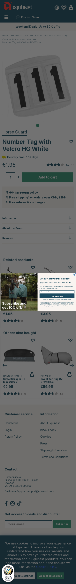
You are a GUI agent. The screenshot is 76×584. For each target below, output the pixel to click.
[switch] (8, 578)
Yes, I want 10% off (57, 296)
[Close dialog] (74, 274)
